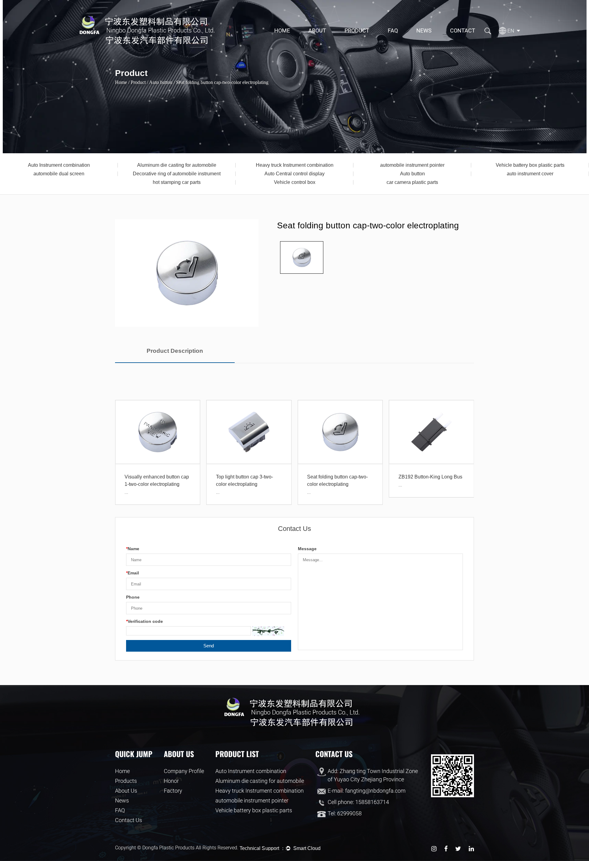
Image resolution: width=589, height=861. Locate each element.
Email (132, 572)
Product (357, 30)
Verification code (144, 621)
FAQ (393, 30)
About (317, 30)
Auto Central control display (294, 173)
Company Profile (184, 771)
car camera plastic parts (412, 182)
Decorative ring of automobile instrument (177, 173)
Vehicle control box (294, 182)
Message (307, 548)
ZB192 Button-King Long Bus (430, 476)
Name (132, 548)
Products (126, 781)
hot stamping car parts (177, 182)
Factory (173, 790)
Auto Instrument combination (59, 165)
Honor (171, 781)
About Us (126, 790)
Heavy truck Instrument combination (294, 165)
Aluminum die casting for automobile (176, 165)
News (424, 30)
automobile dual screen (58, 173)
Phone (133, 597)
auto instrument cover (530, 173)
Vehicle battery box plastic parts (530, 165)
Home (282, 30)
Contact (462, 30)
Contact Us (128, 820)
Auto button (412, 173)
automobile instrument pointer (412, 165)
